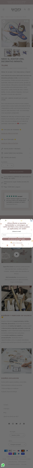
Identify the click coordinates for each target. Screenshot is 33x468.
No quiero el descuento (16, 242)
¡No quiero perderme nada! (16, 239)
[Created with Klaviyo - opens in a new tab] (16, 248)
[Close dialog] (31, 221)
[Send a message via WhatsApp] (3, 465)
